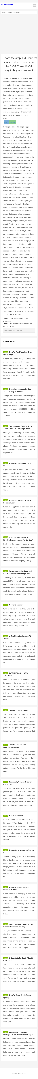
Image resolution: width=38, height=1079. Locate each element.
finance (17, 12)
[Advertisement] (19, 34)
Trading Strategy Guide (18, 710)
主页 (5, 12)
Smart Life (11, 12)
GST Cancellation (16, 816)
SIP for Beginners (16, 605)
